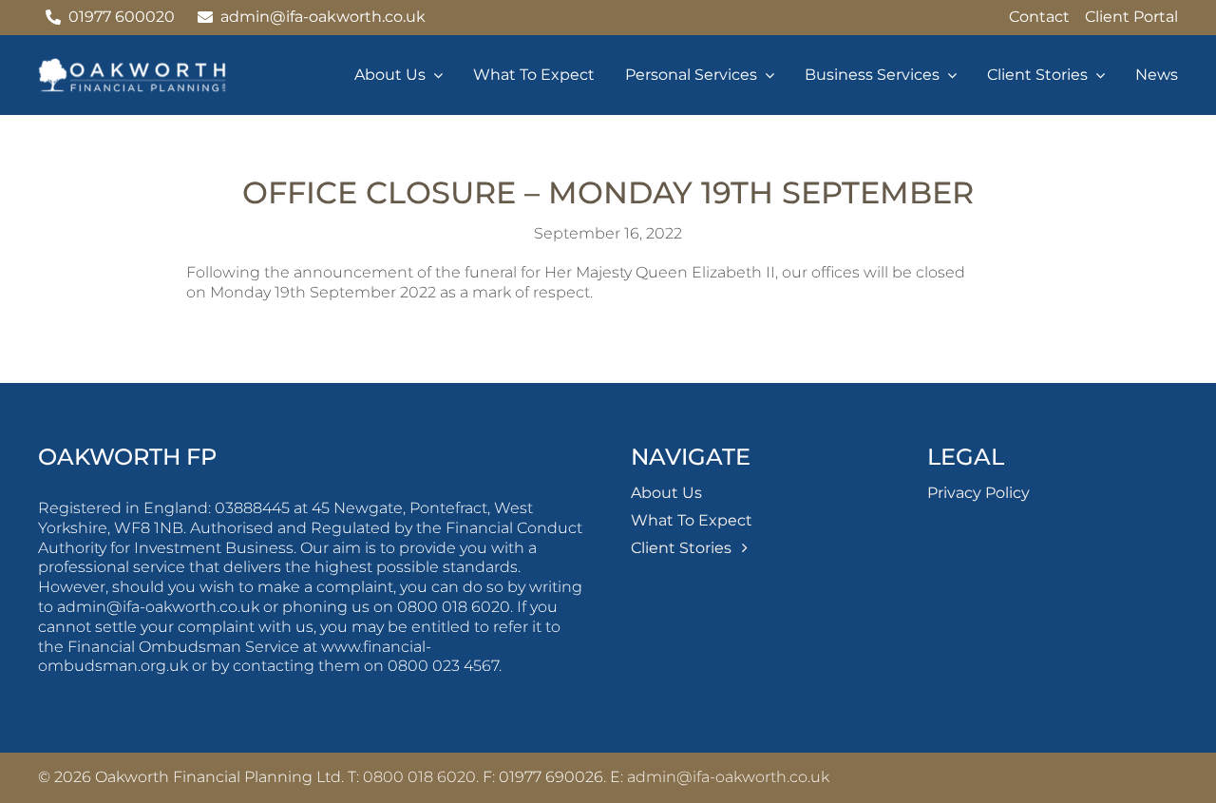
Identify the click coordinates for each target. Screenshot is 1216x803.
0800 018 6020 (419, 777)
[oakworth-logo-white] (133, 65)
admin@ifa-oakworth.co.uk (728, 777)
